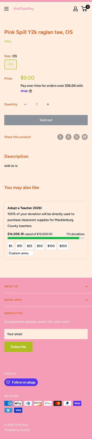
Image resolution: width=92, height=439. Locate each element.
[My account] (75, 8)
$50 (40, 246)
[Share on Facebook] (60, 137)
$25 (29, 246)
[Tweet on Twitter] (77, 137)
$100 (51, 246)
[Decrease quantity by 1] (25, 104)
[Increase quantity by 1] (47, 104)
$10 (19, 246)
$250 (63, 246)
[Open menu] (6, 8)
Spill (8, 41)
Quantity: (11, 104)
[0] (84, 8)
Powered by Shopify (17, 430)
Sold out (46, 120)
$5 (10, 246)
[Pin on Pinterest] (68, 137)
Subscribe (18, 347)
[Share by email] (85, 137)
